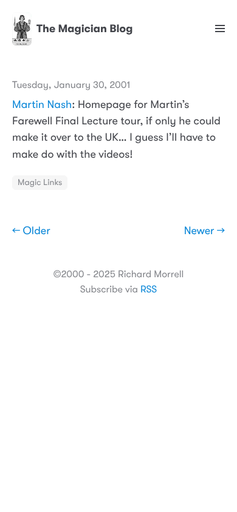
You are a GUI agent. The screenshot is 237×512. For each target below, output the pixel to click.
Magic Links (40, 182)
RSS (148, 289)
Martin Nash (42, 105)
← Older (31, 231)
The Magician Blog (84, 29)
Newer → (204, 231)
